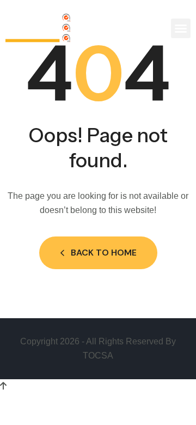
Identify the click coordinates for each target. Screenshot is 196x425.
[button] (181, 28)
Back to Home (104, 252)
